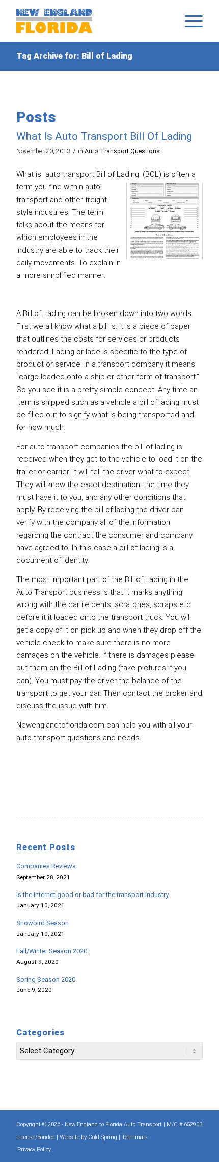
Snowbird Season (42, 923)
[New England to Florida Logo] (90, 21)
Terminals (135, 1137)
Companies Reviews (46, 866)
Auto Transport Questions (122, 151)
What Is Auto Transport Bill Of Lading (104, 136)
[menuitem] (189, 21)
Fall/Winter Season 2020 (51, 951)
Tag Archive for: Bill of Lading (74, 56)
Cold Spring (102, 1137)
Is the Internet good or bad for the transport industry (92, 895)
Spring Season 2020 (45, 979)
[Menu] (189, 21)
